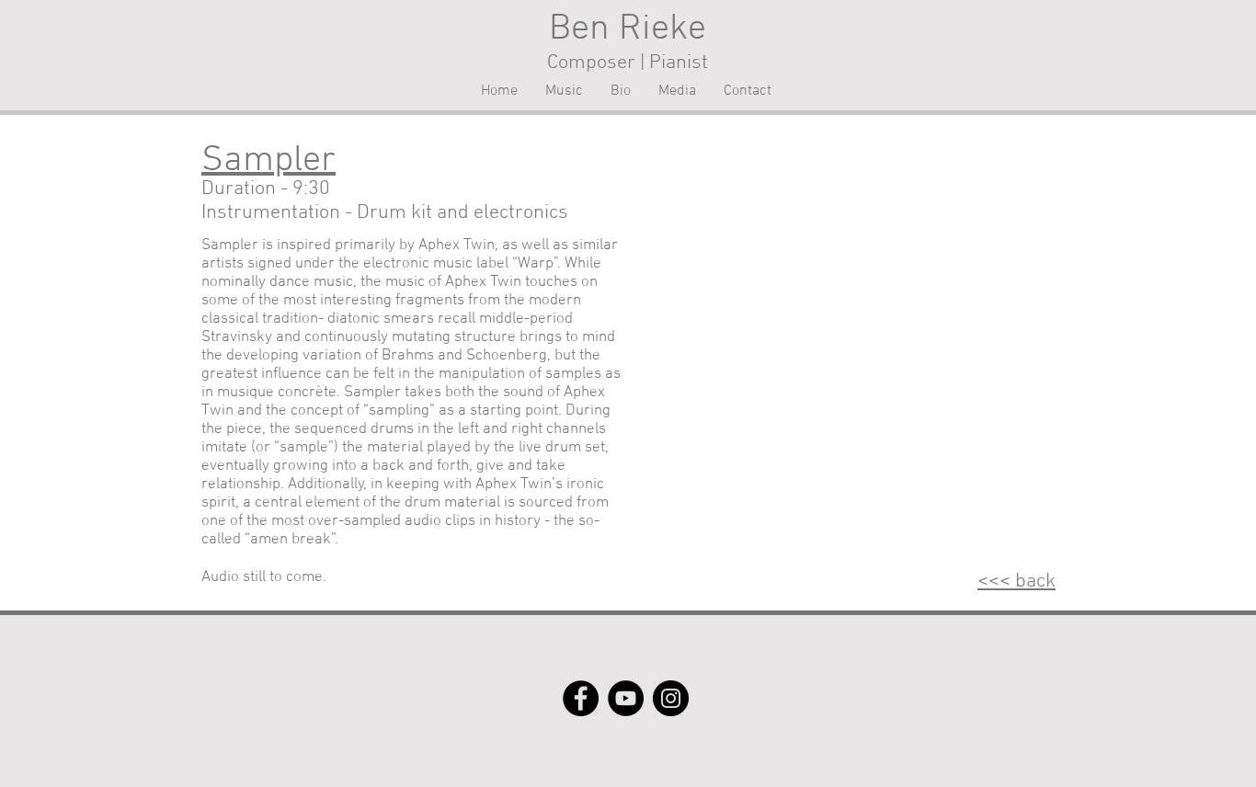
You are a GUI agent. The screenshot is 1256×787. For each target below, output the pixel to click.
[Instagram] (671, 698)
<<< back (1016, 581)
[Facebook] (581, 698)
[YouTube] (626, 698)
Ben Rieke (627, 29)
